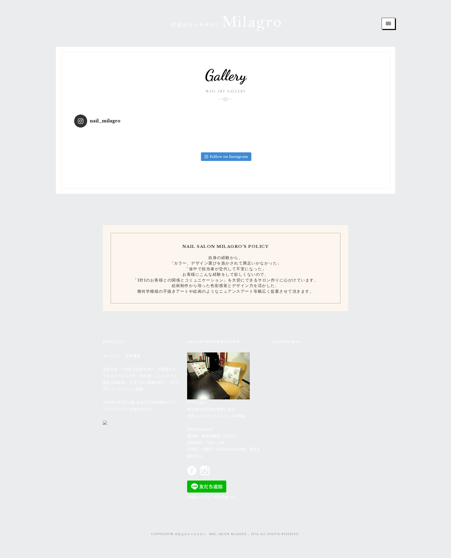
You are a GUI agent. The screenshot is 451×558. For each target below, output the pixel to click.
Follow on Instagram (229, 156)
